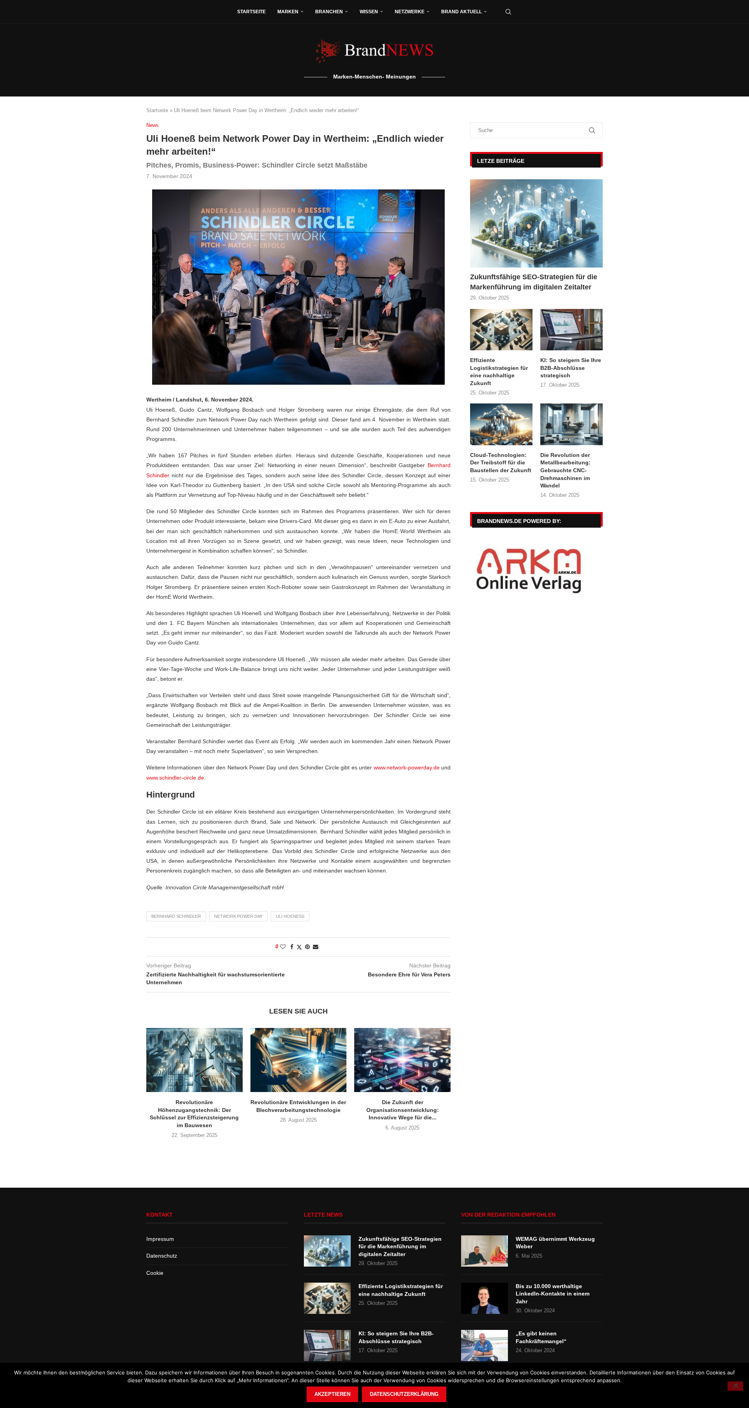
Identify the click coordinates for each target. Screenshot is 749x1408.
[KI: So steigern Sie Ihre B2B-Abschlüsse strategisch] (571, 330)
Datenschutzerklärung (404, 1394)
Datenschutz (161, 1256)
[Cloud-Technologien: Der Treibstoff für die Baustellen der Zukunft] (501, 424)
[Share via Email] (315, 947)
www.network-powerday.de (407, 767)
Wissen (369, 11)
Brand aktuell (461, 11)
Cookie (154, 1273)
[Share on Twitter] (299, 947)
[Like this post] (283, 947)
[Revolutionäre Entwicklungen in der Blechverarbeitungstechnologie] (298, 1060)
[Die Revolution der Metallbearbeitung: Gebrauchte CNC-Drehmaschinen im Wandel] (571, 424)
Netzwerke (409, 11)
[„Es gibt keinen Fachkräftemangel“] (484, 1345)
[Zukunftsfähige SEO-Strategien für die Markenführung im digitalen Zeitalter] (536, 223)
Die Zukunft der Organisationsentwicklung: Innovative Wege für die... (402, 1110)
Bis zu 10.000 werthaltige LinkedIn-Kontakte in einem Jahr (552, 1293)
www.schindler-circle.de (175, 777)
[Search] (508, 11)
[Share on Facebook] (291, 947)
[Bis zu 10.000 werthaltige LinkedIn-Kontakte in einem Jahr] (484, 1298)
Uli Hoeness (290, 916)
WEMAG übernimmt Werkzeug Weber (555, 1243)
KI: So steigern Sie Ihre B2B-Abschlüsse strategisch (570, 367)
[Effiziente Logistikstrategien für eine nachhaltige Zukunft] (501, 330)
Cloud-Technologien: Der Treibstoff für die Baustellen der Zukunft (500, 462)
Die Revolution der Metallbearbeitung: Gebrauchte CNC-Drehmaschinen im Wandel (565, 470)
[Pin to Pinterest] (307, 947)
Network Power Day (238, 916)
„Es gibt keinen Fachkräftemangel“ (541, 1337)
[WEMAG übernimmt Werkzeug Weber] (484, 1251)
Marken (287, 11)
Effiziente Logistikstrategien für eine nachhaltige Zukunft (499, 371)
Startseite (251, 11)
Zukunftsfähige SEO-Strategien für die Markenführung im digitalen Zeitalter (533, 282)
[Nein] (735, 1386)
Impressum (160, 1239)
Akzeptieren (332, 1394)
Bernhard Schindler (176, 916)
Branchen (329, 11)
